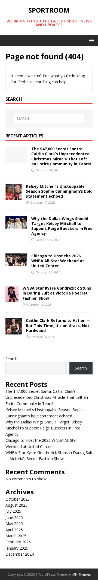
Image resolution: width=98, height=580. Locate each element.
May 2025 (14, 523)
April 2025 (14, 529)
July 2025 (13, 511)
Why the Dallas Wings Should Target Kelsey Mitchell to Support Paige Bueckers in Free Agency (62, 226)
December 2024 (19, 554)
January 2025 (16, 548)
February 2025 (18, 541)
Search (11, 358)
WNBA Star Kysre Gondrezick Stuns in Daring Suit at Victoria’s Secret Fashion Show (57, 293)
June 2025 (14, 517)
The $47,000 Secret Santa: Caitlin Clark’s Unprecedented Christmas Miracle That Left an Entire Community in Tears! (61, 156)
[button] (90, 40)
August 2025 (16, 505)
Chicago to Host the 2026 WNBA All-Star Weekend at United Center (57, 260)
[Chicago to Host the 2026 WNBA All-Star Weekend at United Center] (16, 262)
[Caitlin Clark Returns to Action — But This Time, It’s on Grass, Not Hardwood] (13, 331)
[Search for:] (49, 118)
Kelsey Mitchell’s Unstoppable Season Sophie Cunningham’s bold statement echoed (59, 191)
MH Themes (81, 574)
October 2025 (17, 499)
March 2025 (15, 535)
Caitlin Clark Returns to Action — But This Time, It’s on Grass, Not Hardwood (58, 325)
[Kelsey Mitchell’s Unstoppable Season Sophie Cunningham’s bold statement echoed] (13, 197)
